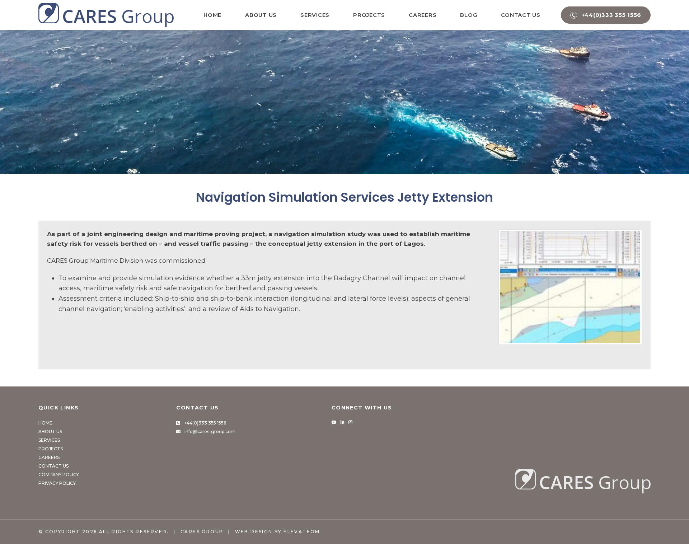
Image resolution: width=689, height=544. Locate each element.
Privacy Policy (57, 483)
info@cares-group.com (209, 431)
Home (212, 14)
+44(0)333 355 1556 (205, 423)
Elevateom (301, 531)
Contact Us (520, 14)
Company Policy (58, 474)
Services (314, 14)
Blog (468, 14)
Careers (422, 14)
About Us (261, 14)
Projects (369, 14)
